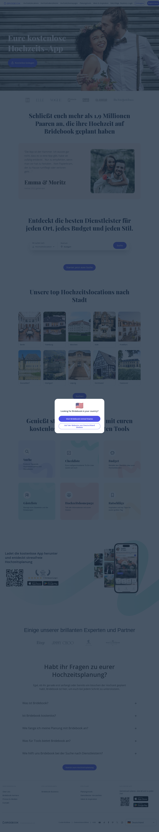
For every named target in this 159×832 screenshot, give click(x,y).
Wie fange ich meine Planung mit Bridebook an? (55, 728)
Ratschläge (114, 3)
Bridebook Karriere (10, 795)
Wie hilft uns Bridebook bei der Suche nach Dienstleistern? (62, 753)
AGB (94, 822)
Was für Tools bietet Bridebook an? (46, 741)
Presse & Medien (9, 799)
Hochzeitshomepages (69, 3)
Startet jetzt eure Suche (79, 267)
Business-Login (126, 3)
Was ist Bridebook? (35, 703)
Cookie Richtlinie (64, 822)
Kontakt (5, 802)
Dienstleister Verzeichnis (91, 795)
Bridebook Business (50, 791)
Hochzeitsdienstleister (49, 3)
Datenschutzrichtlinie (81, 822)
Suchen (79, 396)
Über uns (6, 791)
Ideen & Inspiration (100, 3)
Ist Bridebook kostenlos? (39, 715)
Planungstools (85, 3)
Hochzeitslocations (31, 3)
